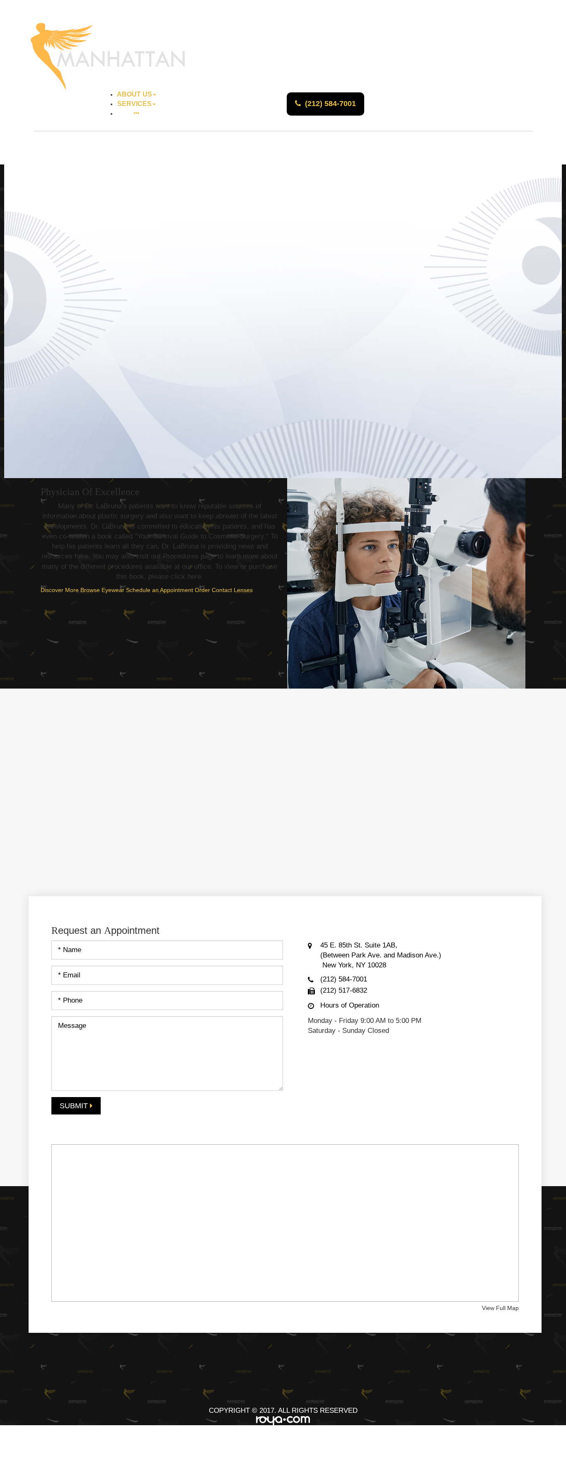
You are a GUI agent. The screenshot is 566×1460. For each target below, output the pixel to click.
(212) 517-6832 (343, 990)
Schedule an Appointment (159, 590)
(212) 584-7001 (330, 103)
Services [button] (134, 103)
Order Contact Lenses (224, 590)
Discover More (60, 590)
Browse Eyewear (102, 590)
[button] (136, 113)
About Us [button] (134, 94)
